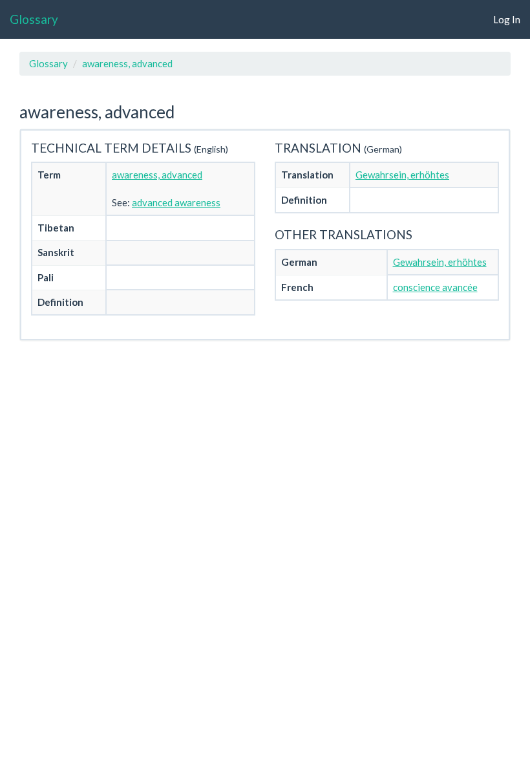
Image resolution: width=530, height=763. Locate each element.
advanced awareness (176, 202)
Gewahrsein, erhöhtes (402, 174)
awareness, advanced (127, 63)
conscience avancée (435, 287)
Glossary (34, 19)
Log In (506, 19)
